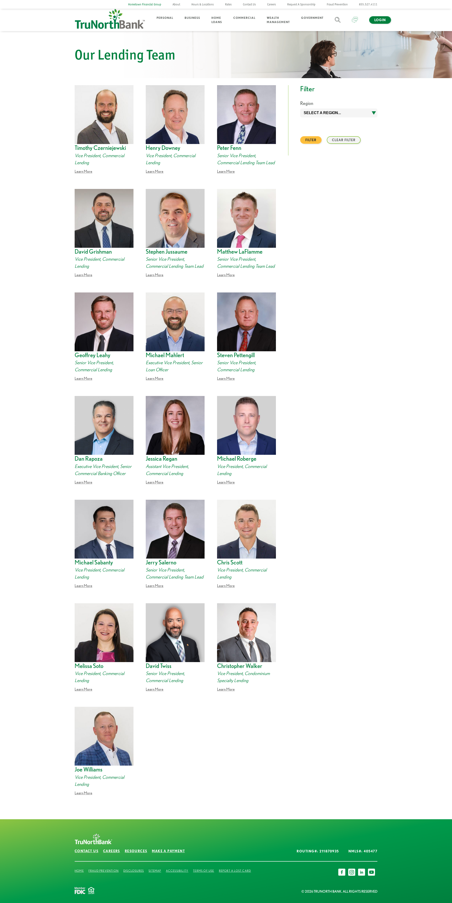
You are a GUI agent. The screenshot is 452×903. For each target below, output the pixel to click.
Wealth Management (278, 20)
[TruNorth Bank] (110, 20)
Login (380, 20)
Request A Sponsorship (301, 4)
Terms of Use (203, 870)
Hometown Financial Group (144, 4)
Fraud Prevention (337, 4)
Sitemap (155, 870)
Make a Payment (168, 851)
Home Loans (216, 20)
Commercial (244, 17)
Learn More (83, 171)
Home (79, 870)
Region (306, 103)
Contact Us (249, 4)
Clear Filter (343, 140)
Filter (310, 140)
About (176, 4)
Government (312, 17)
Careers (271, 4)
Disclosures (133, 870)
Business (192, 17)
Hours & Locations (202, 4)
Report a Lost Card (235, 870)
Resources (136, 851)
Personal (165, 17)
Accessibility (177, 870)
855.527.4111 (368, 4)
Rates (228, 4)
